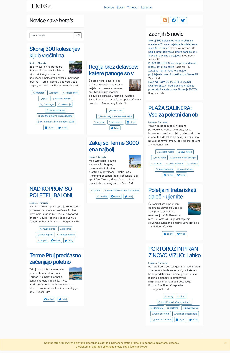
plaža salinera (175, 163)
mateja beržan (67, 234)
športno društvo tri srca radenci (56, 115)
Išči (78, 35)
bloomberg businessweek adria (116, 116)
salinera (193, 163)
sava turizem (186, 169)
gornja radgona (56, 110)
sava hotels (186, 151)
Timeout (132, 7)
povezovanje (191, 308)
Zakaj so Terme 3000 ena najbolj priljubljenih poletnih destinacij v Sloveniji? (114, 153)
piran (182, 296)
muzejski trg (48, 228)
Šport (120, 7)
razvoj (169, 296)
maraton (39, 92)
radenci (55, 92)
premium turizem (162, 319)
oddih (96, 190)
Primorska (162, 122)
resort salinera (165, 169)
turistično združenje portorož (175, 302)
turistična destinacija (186, 313)
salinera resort (166, 151)
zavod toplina (45, 234)
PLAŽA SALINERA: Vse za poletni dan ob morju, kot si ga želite (173, 114)
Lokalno (146, 7)
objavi (50, 127)
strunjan (157, 163)
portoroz (173, 308)
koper (43, 240)
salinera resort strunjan (184, 157)
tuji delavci (116, 122)
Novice (109, 7)
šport (45, 98)
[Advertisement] (115, 37)
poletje (103, 196)
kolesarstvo (71, 92)
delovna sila (116, 110)
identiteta (157, 308)
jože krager (48, 104)
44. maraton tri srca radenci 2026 (56, 121)
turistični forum (161, 313)
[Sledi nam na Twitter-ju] (183, 20)
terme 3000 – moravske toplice (122, 190)
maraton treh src (62, 98)
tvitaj (63, 127)
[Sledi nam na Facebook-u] (174, 20)
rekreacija (65, 104)
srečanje (66, 228)
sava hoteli (160, 157)
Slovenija (42, 63)
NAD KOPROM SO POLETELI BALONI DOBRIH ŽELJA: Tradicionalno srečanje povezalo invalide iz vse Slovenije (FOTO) (173, 85)
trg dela (100, 122)
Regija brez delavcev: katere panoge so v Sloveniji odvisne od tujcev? (113, 76)
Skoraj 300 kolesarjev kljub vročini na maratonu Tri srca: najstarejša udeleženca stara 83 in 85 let (172, 44)
